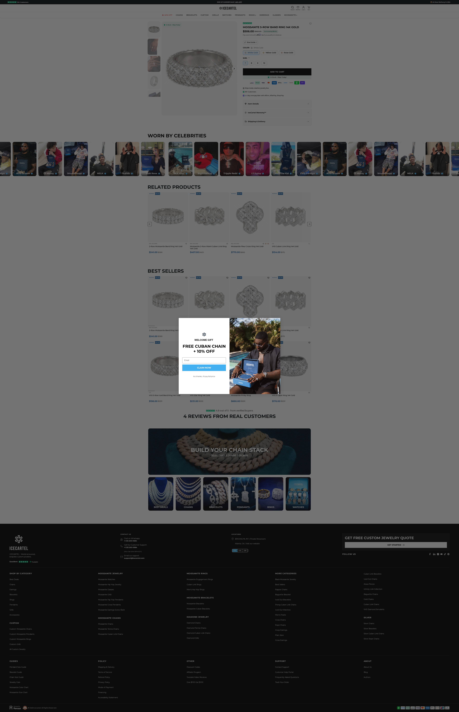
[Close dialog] (277, 321)
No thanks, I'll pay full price (204, 376)
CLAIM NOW (204, 367)
